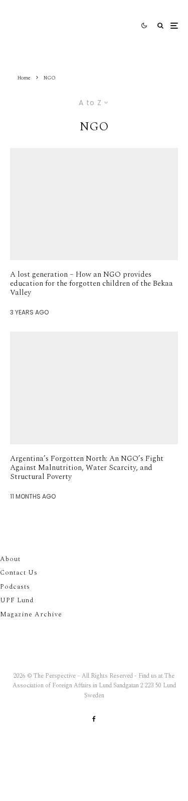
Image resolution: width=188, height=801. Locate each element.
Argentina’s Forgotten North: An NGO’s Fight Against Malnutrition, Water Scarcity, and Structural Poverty (86, 468)
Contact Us (19, 573)
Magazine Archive (31, 614)
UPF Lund (17, 600)
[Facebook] (94, 719)
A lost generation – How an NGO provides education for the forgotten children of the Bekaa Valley (91, 283)
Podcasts (15, 587)
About (10, 559)
